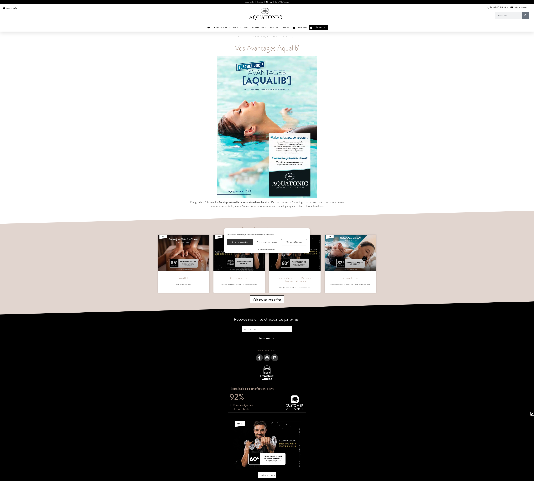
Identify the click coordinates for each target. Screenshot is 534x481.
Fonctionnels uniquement (267, 242)
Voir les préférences (294, 242)
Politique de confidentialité (266, 249)
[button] (532, 414)
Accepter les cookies (240, 242)
